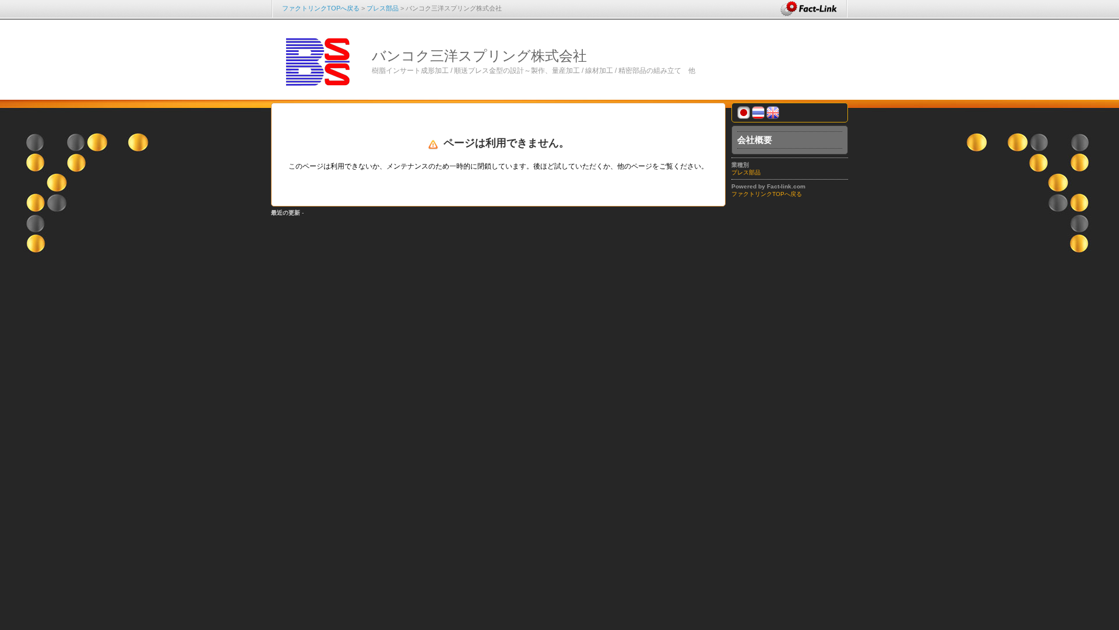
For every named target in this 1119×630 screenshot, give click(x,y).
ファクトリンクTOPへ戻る (321, 8)
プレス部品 (383, 8)
